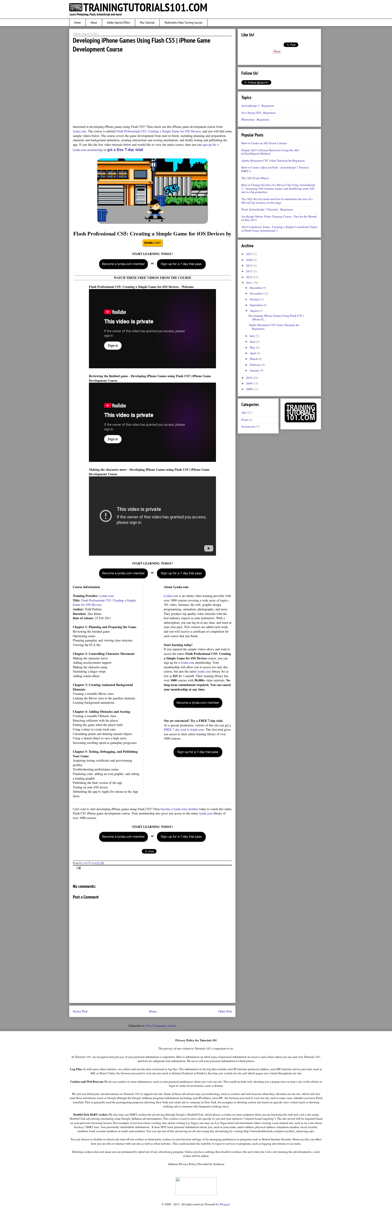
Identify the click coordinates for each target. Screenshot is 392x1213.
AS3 (244, 413)
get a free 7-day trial (125, 149)
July (253, 336)
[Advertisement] (152, 88)
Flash (244, 420)
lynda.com (79, 131)
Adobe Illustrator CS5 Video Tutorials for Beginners (273, 160)
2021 (249, 254)
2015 (249, 265)
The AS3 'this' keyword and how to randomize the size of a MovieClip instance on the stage (277, 201)
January (255, 370)
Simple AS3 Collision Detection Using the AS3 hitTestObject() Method (270, 152)
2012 (249, 277)
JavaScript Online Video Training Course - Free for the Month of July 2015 (279, 218)
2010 (249, 378)
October (255, 299)
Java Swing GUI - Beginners (258, 113)
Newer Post (80, 1011)
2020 (249, 260)
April (253, 353)
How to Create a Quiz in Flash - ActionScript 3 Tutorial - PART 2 (275, 169)
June (253, 341)
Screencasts (248, 426)
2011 (249, 283)
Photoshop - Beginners (255, 119)
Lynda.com (106, 596)
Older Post (225, 1011)
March (254, 359)
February (255, 365)
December (256, 288)
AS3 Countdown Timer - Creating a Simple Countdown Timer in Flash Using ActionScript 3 (279, 229)
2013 (249, 271)
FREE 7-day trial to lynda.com (184, 729)
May (253, 347)
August (254, 311)
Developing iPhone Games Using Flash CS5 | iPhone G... (276, 317)
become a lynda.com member (179, 809)
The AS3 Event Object (255, 178)
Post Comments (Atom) (161, 1025)
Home (153, 1011)
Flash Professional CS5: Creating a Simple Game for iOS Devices (158, 131)
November (256, 293)
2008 (249, 389)
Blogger (225, 1204)
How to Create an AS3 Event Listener (264, 143)
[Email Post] (78, 867)
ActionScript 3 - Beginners (257, 106)
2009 (249, 383)
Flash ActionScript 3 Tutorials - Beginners (267, 209)
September (256, 305)
